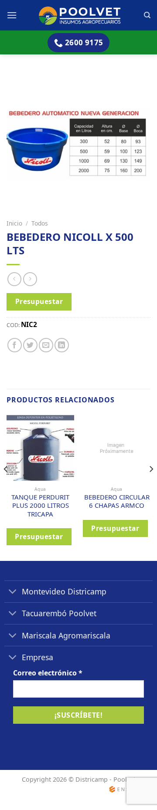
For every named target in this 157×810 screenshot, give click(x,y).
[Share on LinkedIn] (62, 345)
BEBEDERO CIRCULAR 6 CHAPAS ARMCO (117, 501)
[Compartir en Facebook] (14, 345)
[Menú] (12, 15)
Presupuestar (39, 301)
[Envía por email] (46, 345)
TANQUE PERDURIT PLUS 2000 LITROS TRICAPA (40, 505)
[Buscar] (147, 15)
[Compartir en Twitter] (30, 345)
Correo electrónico (47, 673)
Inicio (14, 223)
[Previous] (6, 486)
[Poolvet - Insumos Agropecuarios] (80, 15)
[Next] (151, 486)
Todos (39, 223)
